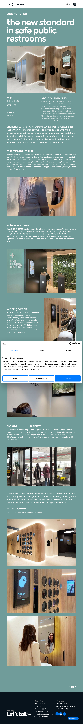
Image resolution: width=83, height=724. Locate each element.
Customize (40, 378)
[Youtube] (60, 714)
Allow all (68, 378)
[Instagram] (64, 714)
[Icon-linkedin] (57, 714)
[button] (74, 4)
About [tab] (68, 350)
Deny (15, 378)
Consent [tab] (14, 350)
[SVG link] (15, 4)
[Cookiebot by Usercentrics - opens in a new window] (71, 344)
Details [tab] (41, 350)
